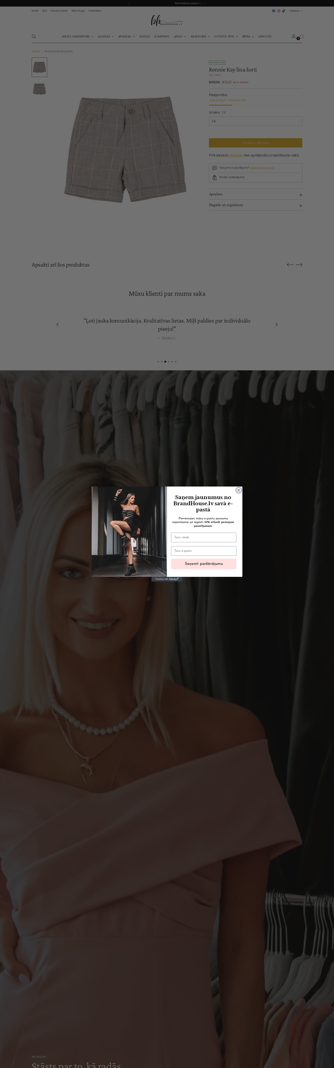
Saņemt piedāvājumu (204, 564)
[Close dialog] (239, 490)
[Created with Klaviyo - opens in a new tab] (167, 579)
